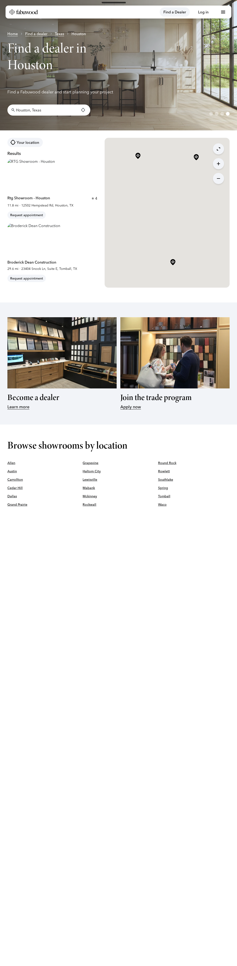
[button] (172, 262)
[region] (118, 65)
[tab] (211, 114)
